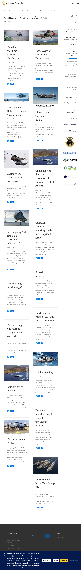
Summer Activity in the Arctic (70, 83)
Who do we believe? (41, 274)
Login (75, 22)
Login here (59, 537)
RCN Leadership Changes (72, 88)
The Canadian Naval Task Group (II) (45, 483)
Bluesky (66, 103)
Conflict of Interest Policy (13, 548)
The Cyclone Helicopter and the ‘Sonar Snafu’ (17, 111)
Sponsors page (73, 118)
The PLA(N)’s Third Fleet (71, 70)
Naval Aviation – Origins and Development (44, 54)
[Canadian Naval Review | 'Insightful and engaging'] (3, 2)
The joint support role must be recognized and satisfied (16, 330)
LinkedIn (74, 103)
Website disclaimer (11, 545)
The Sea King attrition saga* (14, 285)
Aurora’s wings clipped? (15, 388)
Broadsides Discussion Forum (17, 11)
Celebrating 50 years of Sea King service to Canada (44, 316)
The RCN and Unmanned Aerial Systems (44, 116)
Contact (8, 537)
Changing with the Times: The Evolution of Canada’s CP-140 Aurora (44, 178)
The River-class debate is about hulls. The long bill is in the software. (70, 64)
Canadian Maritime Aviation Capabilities (13, 52)
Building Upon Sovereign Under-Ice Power (71, 76)
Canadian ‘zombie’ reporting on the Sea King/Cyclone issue (45, 230)
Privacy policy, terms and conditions (13, 541)
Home (5, 11)
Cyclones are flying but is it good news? (14, 177)
